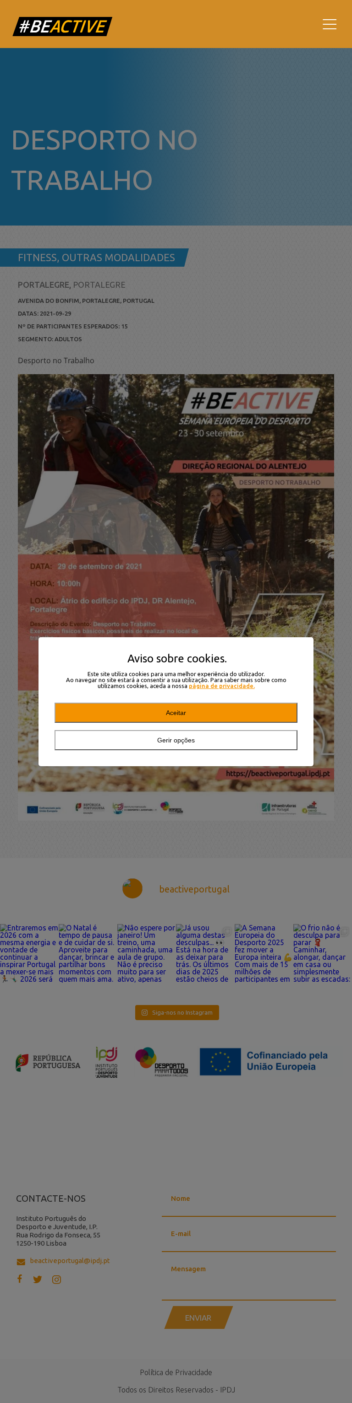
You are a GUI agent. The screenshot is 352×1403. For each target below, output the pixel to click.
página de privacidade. (222, 686)
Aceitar (176, 712)
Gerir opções (176, 740)
